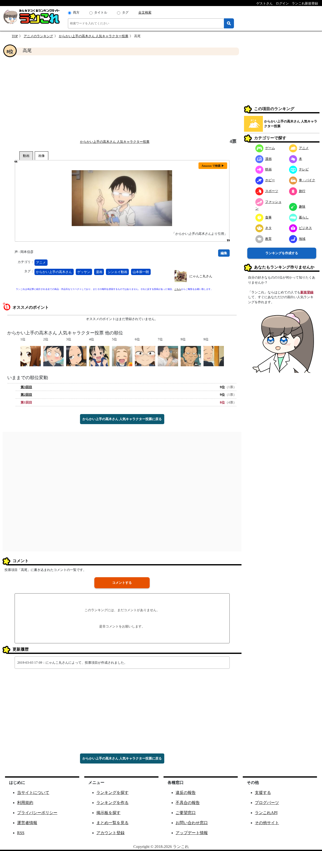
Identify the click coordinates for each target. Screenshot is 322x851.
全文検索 (144, 12)
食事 (268, 217)
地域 (302, 239)
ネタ (268, 228)
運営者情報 (27, 823)
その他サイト (267, 823)
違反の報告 (186, 792)
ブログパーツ (267, 802)
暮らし (304, 217)
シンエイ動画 (117, 272)
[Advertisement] (122, 97)
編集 (224, 253)
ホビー (270, 180)
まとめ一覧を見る (112, 823)
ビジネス (305, 228)
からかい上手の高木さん (54, 272)
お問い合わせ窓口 (192, 823)
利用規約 (25, 802)
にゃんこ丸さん (200, 276)
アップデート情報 (192, 833)
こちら (177, 289)
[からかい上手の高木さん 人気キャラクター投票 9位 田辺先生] (191, 355)
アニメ (41, 262)
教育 (268, 239)
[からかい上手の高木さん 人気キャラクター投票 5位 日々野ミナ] (122, 355)
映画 (268, 169)
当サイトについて (33, 792)
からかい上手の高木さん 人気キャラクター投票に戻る (122, 419)
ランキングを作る (112, 802)
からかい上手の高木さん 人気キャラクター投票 (93, 36)
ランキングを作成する (281, 253)
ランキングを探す (112, 792)
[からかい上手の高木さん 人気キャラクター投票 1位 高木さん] (30, 355)
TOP (15, 36)
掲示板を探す (108, 813)
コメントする (122, 583)
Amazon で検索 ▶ (213, 165)
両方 (76, 12)
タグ (125, 12)
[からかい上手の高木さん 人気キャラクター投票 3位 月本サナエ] (76, 355)
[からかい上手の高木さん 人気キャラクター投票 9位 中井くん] (214, 355)
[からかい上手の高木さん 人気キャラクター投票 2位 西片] (53, 355)
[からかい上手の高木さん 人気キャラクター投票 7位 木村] (168, 355)
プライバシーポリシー (37, 813)
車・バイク (307, 180)
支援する (263, 792)
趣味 (302, 206)
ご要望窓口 (186, 813)
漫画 (99, 272)
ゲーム (270, 148)
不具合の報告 (188, 802)
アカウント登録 (110, 833)
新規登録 (306, 292)
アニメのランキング (38, 36)
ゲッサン (83, 272)
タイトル (100, 12)
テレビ (304, 169)
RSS (20, 833)
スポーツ (271, 191)
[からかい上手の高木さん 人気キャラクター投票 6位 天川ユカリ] (145, 355)
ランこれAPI (266, 813)
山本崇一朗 (141, 272)
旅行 (302, 191)
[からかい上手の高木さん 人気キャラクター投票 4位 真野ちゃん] (99, 355)
